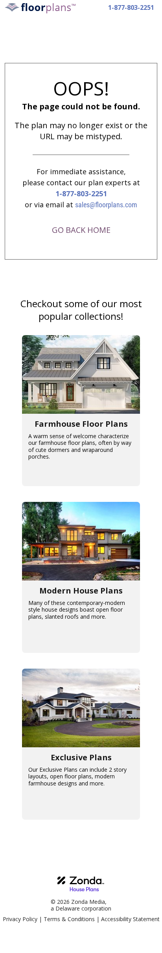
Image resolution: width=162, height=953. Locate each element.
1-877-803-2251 (131, 7)
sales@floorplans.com (106, 205)
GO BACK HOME (81, 230)
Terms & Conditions (69, 919)
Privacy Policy (20, 919)
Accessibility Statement (130, 919)
